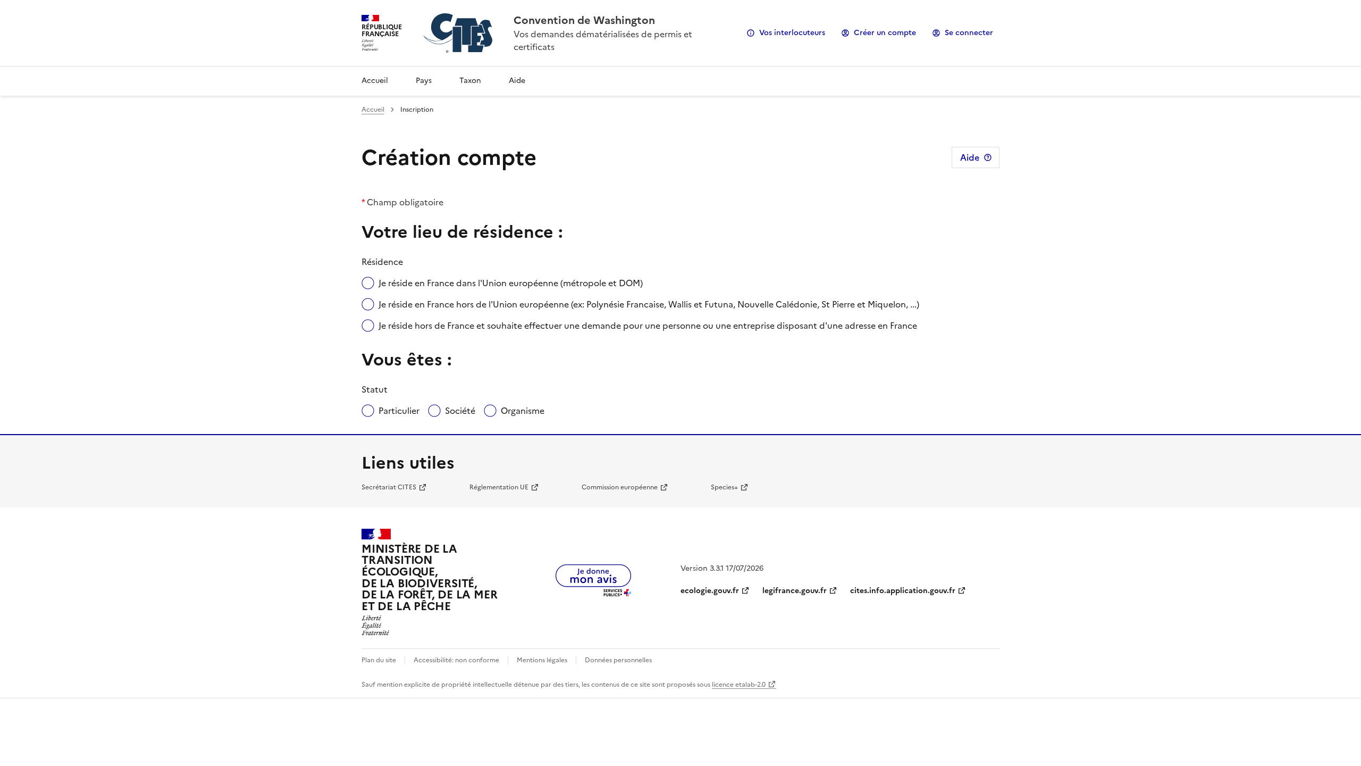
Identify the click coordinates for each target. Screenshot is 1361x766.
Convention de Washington (584, 20)
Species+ (724, 487)
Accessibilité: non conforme (456, 660)
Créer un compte (885, 32)
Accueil (375, 80)
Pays (424, 80)
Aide (517, 80)
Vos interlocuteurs (792, 32)
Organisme (522, 410)
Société (460, 410)
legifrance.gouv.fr (794, 590)
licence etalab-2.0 (739, 684)
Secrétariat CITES (389, 487)
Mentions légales (542, 660)
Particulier (399, 410)
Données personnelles (618, 660)
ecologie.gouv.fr (709, 590)
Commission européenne (620, 487)
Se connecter (969, 32)
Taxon (470, 80)
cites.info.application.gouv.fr (902, 590)
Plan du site (379, 660)
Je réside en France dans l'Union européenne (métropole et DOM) (511, 283)
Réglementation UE (498, 487)
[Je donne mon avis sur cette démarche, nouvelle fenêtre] (593, 593)
